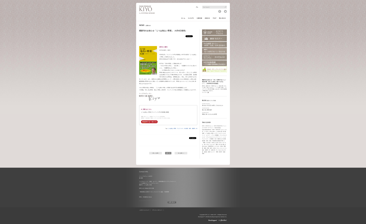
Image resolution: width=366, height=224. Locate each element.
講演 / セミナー (211, 151)
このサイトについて (144, 210)
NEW (213, 129)
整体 (205, 148)
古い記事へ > (181, 153)
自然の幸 (213, 150)
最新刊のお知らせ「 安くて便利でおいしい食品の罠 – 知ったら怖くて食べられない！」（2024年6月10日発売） (214, 81)
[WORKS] (199, 18)
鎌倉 (224, 151)
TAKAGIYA (217, 129)
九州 (215, 138)
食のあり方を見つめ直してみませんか (212, 105)
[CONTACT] (222, 18)
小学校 (221, 146)
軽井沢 (220, 151)
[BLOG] (214, 18)
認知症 (205, 151)
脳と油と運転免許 (207, 110)
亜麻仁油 (219, 138)
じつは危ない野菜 (172, 128)
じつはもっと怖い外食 (209, 131)
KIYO (203, 125)
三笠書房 (211, 138)
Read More (204, 92)
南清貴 (203, 140)
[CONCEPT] (191, 18)
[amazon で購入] (149, 123)
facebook (219, 11)
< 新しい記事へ (155, 153)
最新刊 (193, 128)
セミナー (208, 135)
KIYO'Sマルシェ (209, 125)
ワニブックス (180, 128)
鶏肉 (203, 153)
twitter (225, 11)
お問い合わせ (172, 202)
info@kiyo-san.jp (147, 197)
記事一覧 (168, 153)
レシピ (224, 137)
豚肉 (217, 151)
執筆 (190, 128)
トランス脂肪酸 (215, 135)
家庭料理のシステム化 (213, 146)
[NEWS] (207, 18)
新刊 (211, 148)
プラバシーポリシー (157, 210)
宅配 (217, 144)
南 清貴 (186, 128)
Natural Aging (218, 127)
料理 (208, 148)
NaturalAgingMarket (206, 129)
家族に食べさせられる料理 (209, 114)
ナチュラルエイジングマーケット (214, 137)
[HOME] (183, 18)
